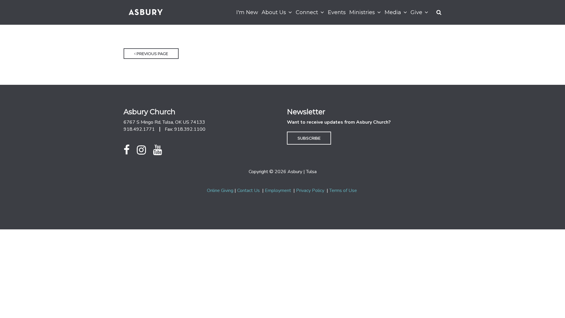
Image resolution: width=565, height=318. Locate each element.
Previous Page (152, 53)
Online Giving (220, 190)
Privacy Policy (310, 190)
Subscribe (309, 138)
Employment (278, 190)
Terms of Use (343, 190)
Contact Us (248, 190)
